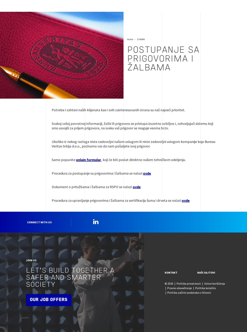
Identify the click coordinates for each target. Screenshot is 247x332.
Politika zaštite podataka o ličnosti (189, 292)
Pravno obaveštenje (179, 288)
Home (130, 39)
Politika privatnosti (188, 283)
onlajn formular (88, 159)
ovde (147, 173)
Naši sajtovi (206, 272)
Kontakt (171, 272)
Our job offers (48, 300)
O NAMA (141, 39)
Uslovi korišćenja (214, 283)
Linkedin (96, 221)
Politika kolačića (205, 288)
